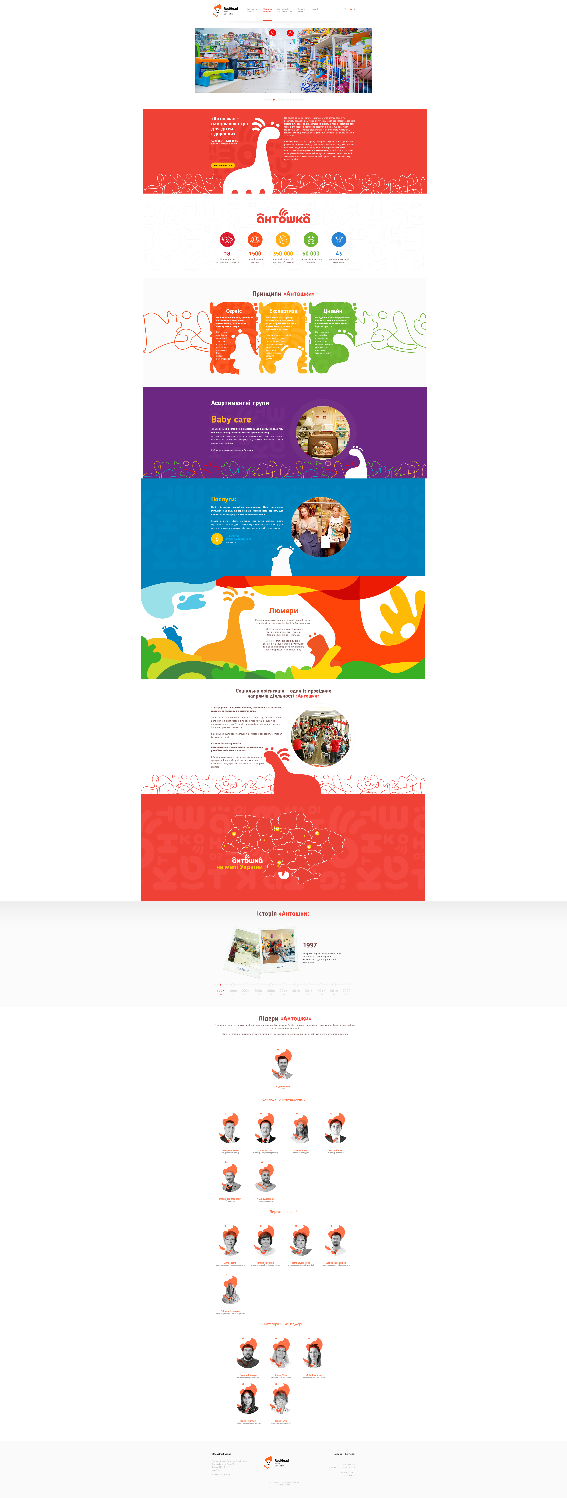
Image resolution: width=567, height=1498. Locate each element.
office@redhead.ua (221, 1454)
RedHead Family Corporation (225, 10)
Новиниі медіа (301, 10)
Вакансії (314, 9)
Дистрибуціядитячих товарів (284, 10)
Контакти (350, 1454)
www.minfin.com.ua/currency (342, 1467)
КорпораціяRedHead (251, 10)
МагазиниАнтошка (267, 10)
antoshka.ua (349, 1475)
